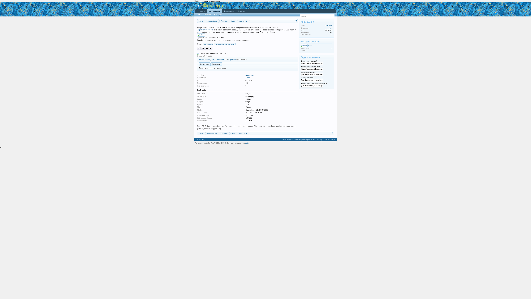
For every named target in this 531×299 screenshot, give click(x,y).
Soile (213, 60)
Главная (327, 140)
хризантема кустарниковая (225, 44)
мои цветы (249, 75)
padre (247, 143)
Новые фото (218, 15)
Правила (241, 11)
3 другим (232, 60)
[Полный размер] (199, 48)
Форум (202, 11)
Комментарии (204, 64)
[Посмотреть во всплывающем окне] (203, 48)
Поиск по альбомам (204, 15)
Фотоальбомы (214, 11)
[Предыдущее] (206, 48)
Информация (216, 64)
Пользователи (229, 11)
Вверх (333, 140)
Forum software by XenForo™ (214, 143)
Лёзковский (221, 60)
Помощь (319, 140)
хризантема (208, 44)
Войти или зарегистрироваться (207, 1)
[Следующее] (210, 48)
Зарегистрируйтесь (205, 30)
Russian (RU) (200, 140)
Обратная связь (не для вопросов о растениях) (298, 140)
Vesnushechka (204, 60)
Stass (199, 56)
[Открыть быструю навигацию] (296, 21)
